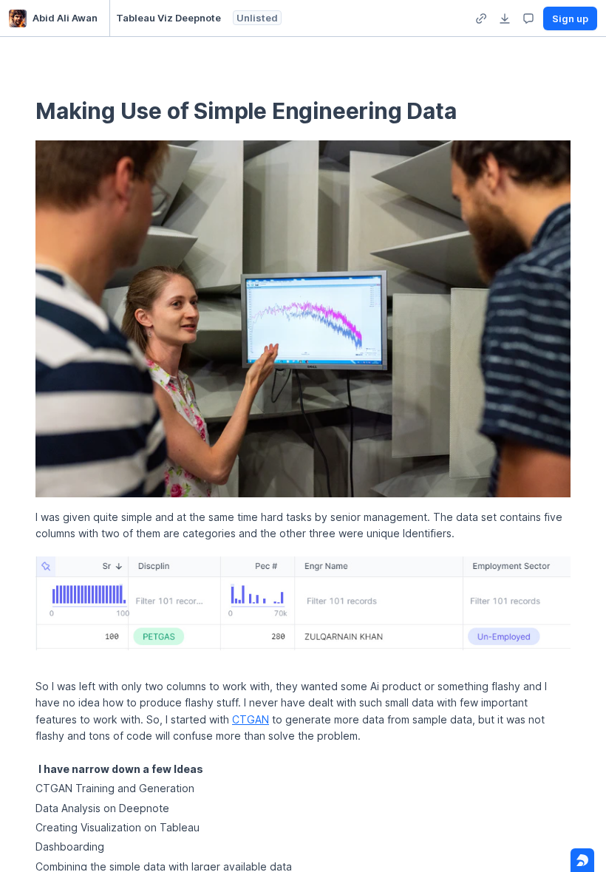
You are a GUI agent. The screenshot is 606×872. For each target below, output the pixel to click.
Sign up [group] (570, 18)
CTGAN (250, 719)
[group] (481, 18)
